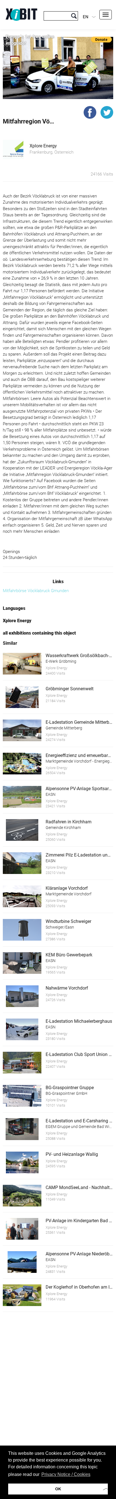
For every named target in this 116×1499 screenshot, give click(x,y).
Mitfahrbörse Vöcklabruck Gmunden (36, 590)
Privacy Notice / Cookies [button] (65, 1474)
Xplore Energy (43, 146)
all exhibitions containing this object (39, 633)
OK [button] (58, 1489)
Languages (14, 608)
